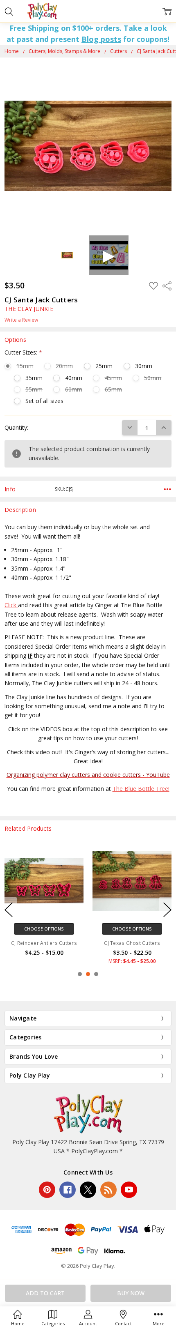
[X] (88, 1190)
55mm (34, 389)
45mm (113, 378)
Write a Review (21, 320)
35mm (34, 378)
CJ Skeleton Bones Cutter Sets (63, 943)
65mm (113, 389)
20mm (64, 366)
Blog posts (101, 39)
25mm (104, 366)
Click (11, 605)
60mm (73, 389)
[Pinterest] (47, 1190)
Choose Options (63, 929)
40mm (73, 378)
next (167, 910)
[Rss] (108, 1190)
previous (8, 910)
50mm (152, 378)
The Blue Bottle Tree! (141, 788)
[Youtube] (129, 1190)
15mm (24, 366)
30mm (143, 366)
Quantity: (16, 427)
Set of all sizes (44, 401)
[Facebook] (67, 1190)
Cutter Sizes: (23, 352)
